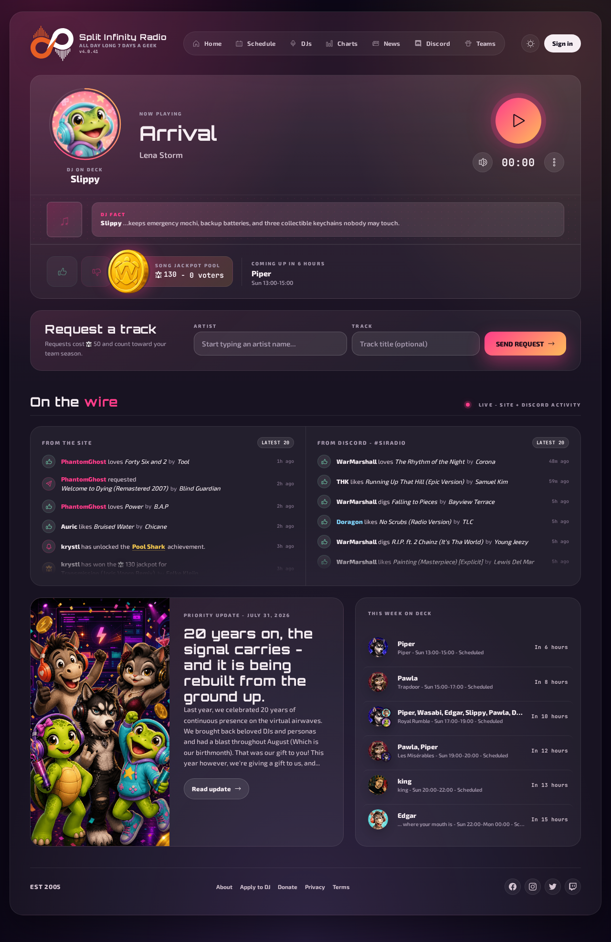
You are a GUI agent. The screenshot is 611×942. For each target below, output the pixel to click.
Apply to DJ (255, 886)
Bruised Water (114, 526)
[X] (553, 887)
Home (212, 43)
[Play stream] (518, 121)
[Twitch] (573, 887)
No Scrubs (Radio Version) (415, 521)
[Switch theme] (530, 43)
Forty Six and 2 (145, 461)
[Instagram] (533, 887)
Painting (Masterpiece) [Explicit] (438, 561)
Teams (485, 43)
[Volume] (483, 162)
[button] (305, 219)
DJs (306, 43)
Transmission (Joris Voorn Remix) (108, 573)
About (224, 886)
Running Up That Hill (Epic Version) (414, 481)
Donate (287, 886)
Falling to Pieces (414, 501)
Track (362, 326)
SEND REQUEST (520, 344)
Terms (341, 886)
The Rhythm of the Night (429, 461)
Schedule (261, 43)
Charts (347, 43)
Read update (211, 789)
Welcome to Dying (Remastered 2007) (114, 488)
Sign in (562, 43)
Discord (438, 43)
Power (134, 506)
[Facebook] (513, 887)
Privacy (315, 886)
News (392, 43)
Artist (205, 326)
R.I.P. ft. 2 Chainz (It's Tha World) (437, 541)
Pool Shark (148, 546)
